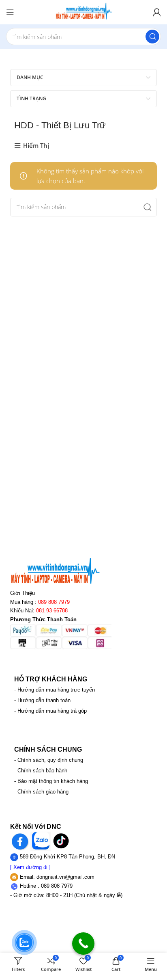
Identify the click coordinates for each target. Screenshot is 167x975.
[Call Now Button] (83, 943)
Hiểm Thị (36, 146)
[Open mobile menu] (10, 12)
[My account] (157, 12)
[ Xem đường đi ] (30, 867)
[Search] (152, 36)
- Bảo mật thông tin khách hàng (51, 781)
